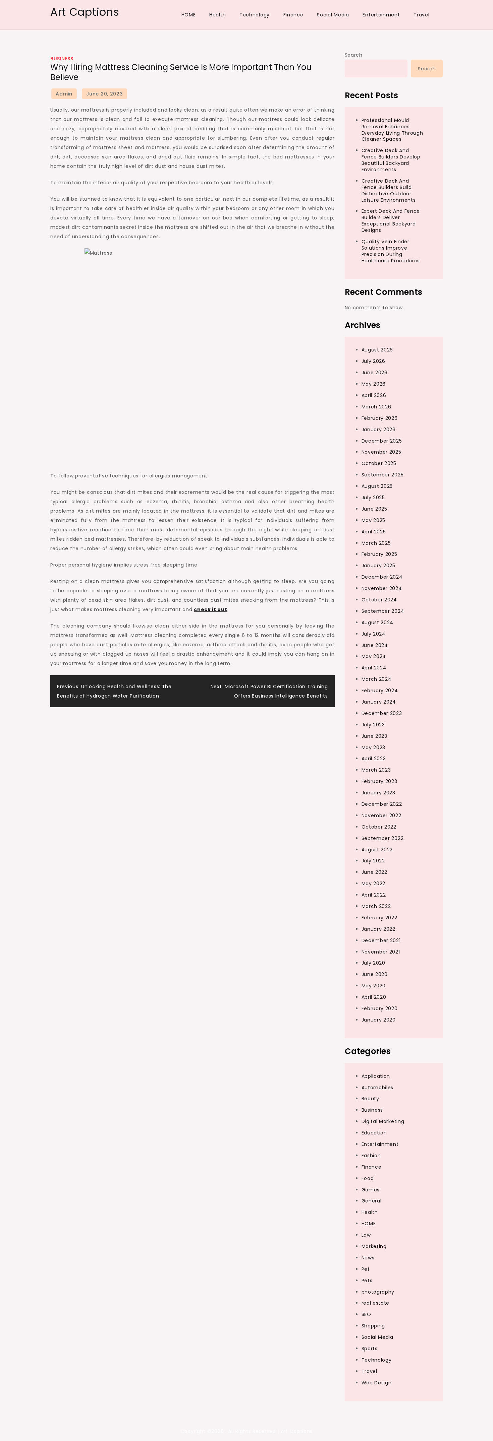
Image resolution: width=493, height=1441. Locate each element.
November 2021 (381, 951)
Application (376, 1076)
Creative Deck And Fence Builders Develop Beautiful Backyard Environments (391, 160)
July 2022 (373, 860)
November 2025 (381, 452)
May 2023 (374, 747)
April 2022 (374, 895)
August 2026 (377, 349)
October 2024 (379, 599)
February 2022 (379, 917)
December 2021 (381, 940)
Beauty (370, 1098)
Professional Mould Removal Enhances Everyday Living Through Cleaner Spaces (392, 130)
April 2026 (374, 395)
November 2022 (381, 815)
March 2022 (376, 906)
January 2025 (378, 565)
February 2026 (380, 418)
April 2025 (374, 531)
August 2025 (377, 486)
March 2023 (376, 770)
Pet (366, 1269)
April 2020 (374, 997)
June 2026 (375, 372)
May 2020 (374, 985)
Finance (293, 14)
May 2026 (374, 384)
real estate (376, 1303)
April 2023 (374, 758)
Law (366, 1235)
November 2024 (382, 588)
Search (354, 55)
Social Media (333, 14)
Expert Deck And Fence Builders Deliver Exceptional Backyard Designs (391, 221)
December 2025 (382, 441)
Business (61, 58)
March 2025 (376, 543)
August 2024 (378, 622)
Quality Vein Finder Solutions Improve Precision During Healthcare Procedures (391, 251)
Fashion (371, 1155)
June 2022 (374, 872)
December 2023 (382, 713)
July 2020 (373, 963)
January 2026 (379, 429)
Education (374, 1132)
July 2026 (373, 361)
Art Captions (84, 11)
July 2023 (373, 724)
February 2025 (379, 554)
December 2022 (382, 804)
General (372, 1200)
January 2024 (379, 702)
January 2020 (379, 1020)
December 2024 (382, 577)
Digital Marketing (383, 1121)
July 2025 (373, 497)
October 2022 (379, 827)
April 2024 (374, 667)
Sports (370, 1348)
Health (217, 14)
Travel (421, 14)
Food (368, 1178)
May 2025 (374, 520)
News (368, 1257)
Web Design (377, 1382)
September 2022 (383, 838)
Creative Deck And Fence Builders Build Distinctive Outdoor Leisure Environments (389, 190)
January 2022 (378, 929)
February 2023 (379, 781)
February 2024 (380, 690)
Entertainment (381, 14)
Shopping (373, 1325)
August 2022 (377, 849)
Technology (254, 14)
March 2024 (377, 679)
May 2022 (374, 883)
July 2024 (374, 634)
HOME (188, 14)
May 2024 (374, 656)
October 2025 (379, 463)
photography (378, 1292)
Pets (367, 1280)
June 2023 (374, 736)
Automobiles (378, 1087)
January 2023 (378, 792)
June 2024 (375, 645)
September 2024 (383, 611)
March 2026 (376, 406)
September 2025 (383, 474)
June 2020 (375, 974)
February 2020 (380, 1008)
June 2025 (374, 509)
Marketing (374, 1246)
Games (371, 1189)
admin (64, 93)
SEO (366, 1314)
